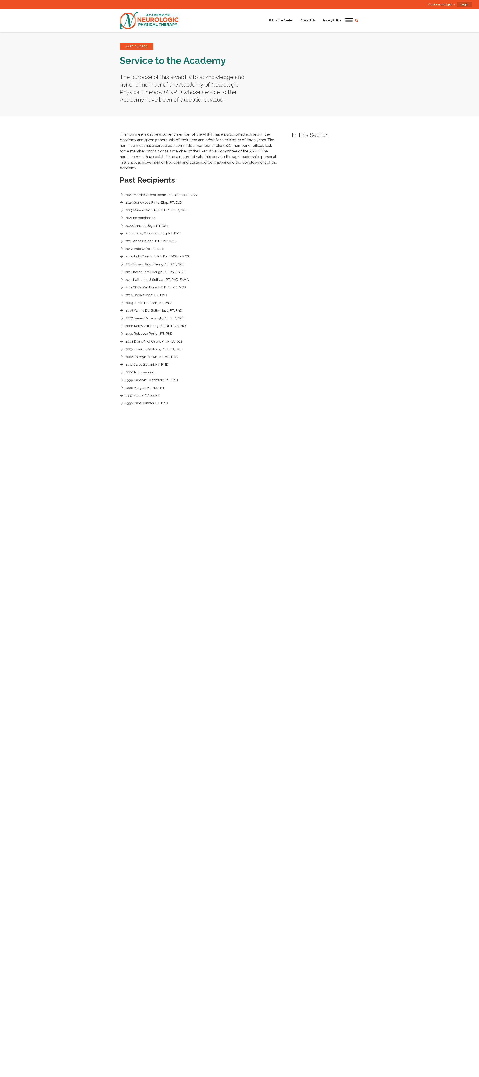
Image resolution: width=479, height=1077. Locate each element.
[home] (149, 20)
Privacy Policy (332, 20)
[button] (349, 20)
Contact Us (307, 20)
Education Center (281, 20)
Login (464, 4)
